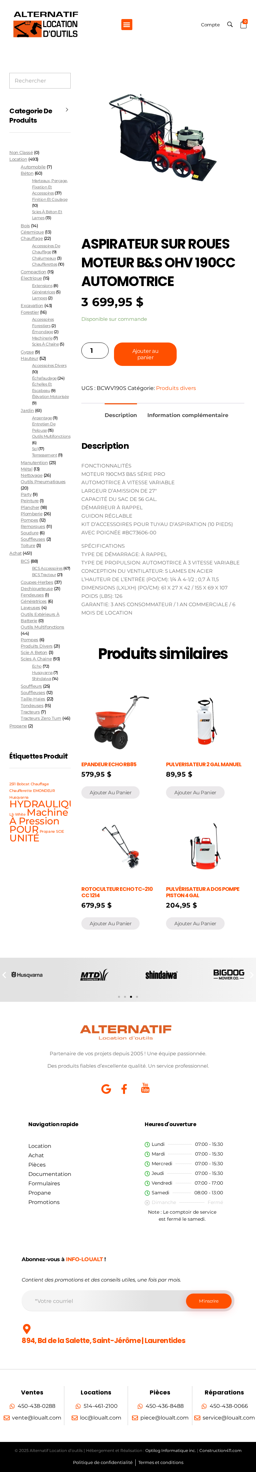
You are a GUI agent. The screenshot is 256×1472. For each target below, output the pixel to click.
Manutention (34, 462)
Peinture (29, 500)
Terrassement (44, 454)
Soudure (29, 532)
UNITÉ (24, 838)
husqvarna (42, 672)
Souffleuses (33, 539)
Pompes (29, 520)
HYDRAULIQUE (45, 804)
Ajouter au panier (145, 354)
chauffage (40, 784)
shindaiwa (41, 678)
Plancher (30, 507)
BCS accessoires (47, 568)
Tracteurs (30, 711)
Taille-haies (33, 698)
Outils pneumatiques (43, 481)
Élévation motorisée (50, 396)
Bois (25, 225)
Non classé (21, 152)
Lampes (39, 297)
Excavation (32, 305)
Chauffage (32, 238)
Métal (26, 469)
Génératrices (43, 291)
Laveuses (30, 607)
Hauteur (29, 358)
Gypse (27, 352)
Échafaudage (44, 378)
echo (37, 666)
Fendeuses (32, 594)
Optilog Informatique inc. (170, 1450)
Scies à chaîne (45, 344)
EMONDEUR (44, 791)
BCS (25, 561)
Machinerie (42, 338)
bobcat (23, 784)
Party (26, 494)
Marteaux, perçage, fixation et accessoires (50, 186)
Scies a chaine (36, 658)
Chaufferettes (44, 264)
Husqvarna (19, 797)
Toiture (28, 545)
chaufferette (20, 791)
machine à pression (38, 816)
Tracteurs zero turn (41, 718)
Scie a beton (34, 652)
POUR (23, 829)
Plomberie (31, 513)
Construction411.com (220, 1450)
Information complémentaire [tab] (187, 415)
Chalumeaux (44, 258)
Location (18, 159)
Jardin (27, 410)
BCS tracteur (44, 574)
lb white (17, 814)
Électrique (31, 278)
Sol (35, 448)
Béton (27, 173)
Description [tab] (121, 415)
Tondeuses (32, 705)
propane (47, 831)
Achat (15, 553)
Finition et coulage (49, 199)
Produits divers (176, 388)
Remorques (33, 526)
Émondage (42, 331)
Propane (18, 725)
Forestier (30, 312)
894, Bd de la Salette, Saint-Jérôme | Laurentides (103, 1340)
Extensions (42, 285)
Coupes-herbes (37, 582)
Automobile (33, 166)
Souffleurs (31, 686)
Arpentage (42, 417)
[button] (126, 24)
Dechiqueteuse (37, 588)
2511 (12, 784)
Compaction (33, 271)
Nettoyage (31, 475)
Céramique (32, 232)
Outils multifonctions (51, 436)
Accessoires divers (49, 365)
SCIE (60, 831)
